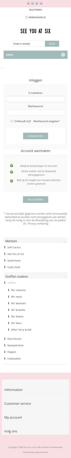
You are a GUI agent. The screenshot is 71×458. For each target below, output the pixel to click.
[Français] (38, 4)
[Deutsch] (42, 4)
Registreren (35, 9)
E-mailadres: (36, 92)
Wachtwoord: (35, 106)
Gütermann (14, 260)
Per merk (16, 296)
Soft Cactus (14, 247)
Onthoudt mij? (23, 121)
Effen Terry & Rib (21, 329)
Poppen (11, 352)
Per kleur (16, 323)
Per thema (17, 316)
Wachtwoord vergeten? (46, 121)
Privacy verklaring (38, 223)
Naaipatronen (15, 345)
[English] (29, 4)
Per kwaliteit (18, 303)
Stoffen (11, 282)
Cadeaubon (14, 358)
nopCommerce (41, 452)
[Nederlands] (33, 4)
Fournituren (14, 338)
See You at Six (15, 253)
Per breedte (18, 310)
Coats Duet (13, 267)
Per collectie (18, 290)
